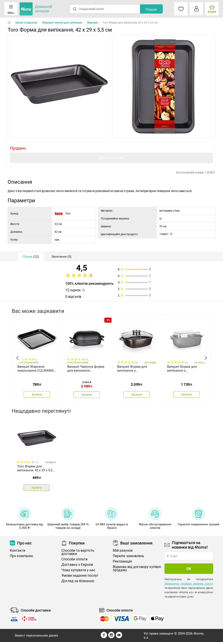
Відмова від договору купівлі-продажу (137, 568)
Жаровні (92, 22)
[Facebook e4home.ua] (104, 637)
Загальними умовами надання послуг (188, 583)
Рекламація (122, 561)
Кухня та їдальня (26, 22)
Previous (17, 357)
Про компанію (21, 556)
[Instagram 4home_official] (111, 637)
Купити (37, 394)
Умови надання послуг (79, 575)
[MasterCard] (104, 618)
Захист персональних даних (36, 635)
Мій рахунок (123, 550)
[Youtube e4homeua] (119, 637)
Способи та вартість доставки (77, 552)
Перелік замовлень (128, 556)
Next (205, 357)
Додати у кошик (111, 157)
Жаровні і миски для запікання (62, 22)
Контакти (17, 550)
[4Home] (11, 23)
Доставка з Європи (77, 564)
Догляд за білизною (77, 581)
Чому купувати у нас (78, 570)
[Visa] (121, 618)
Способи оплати (74, 559)
